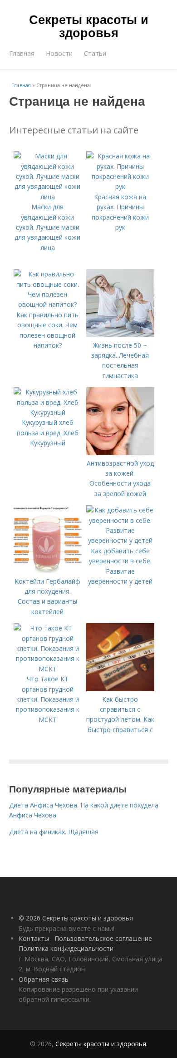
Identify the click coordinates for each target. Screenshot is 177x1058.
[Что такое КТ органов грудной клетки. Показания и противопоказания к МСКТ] (48, 668)
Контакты (34, 938)
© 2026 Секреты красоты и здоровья (76, 918)
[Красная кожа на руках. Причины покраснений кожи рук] (120, 186)
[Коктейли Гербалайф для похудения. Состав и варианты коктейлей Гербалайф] (48, 570)
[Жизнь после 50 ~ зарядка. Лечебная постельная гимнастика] (120, 334)
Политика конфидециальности (66, 948)
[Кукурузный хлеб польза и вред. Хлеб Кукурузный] (48, 412)
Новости (59, 53)
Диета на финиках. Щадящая (53, 831)
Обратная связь (44, 979)
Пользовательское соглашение (103, 938)
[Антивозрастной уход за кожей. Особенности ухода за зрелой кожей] (120, 452)
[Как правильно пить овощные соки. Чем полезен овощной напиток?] (48, 304)
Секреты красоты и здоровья (88, 25)
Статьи (95, 53)
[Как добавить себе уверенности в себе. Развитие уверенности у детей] (120, 540)
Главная (21, 53)
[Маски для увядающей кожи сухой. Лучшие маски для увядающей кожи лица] (48, 196)
